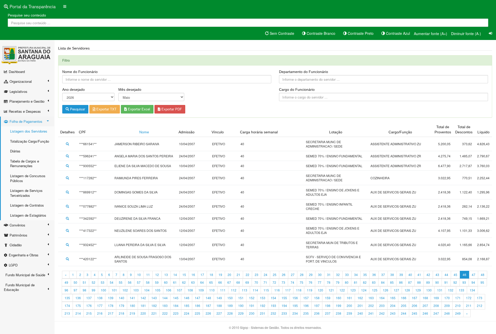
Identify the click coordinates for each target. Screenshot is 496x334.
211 (468, 305)
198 (327, 305)
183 (165, 305)
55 (120, 282)
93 (464, 282)
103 (136, 290)
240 (360, 313)
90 (437, 282)
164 (382, 298)
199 (338, 305)
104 (147, 290)
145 (176, 298)
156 (295, 298)
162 (360, 298)
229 (241, 313)
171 (458, 298)
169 (436, 298)
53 (102, 282)
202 (371, 305)
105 (157, 290)
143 (154, 298)
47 (473, 274)
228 (230, 313)
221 (154, 313)
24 (265, 274)
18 (211, 274)
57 (139, 282)
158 (317, 298)
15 (184, 274)
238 (338, 313)
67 (229, 282)
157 (306, 298)
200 (349, 305)
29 (311, 274)
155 (284, 298)
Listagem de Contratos (27, 205)
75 (301, 282)
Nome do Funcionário (80, 72)
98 (84, 290)
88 (419, 282)
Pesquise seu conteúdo (27, 15)
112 (233, 290)
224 (186, 313)
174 (67, 305)
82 (365, 282)
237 (327, 313)
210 (458, 305)
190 (241, 305)
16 (193, 274)
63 (193, 282)
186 (197, 305)
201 (360, 305)
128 (407, 290)
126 (385, 290)
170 (447, 298)
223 (176, 313)
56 (129, 282)
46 (464, 274)
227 (219, 313)
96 (66, 290)
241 (371, 313)
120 (320, 290)
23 (256, 274)
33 (347, 274)
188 (219, 305)
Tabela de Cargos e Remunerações (24, 163)
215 (89, 313)
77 (319, 282)
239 (349, 313)
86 (401, 282)
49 (66, 282)
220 (143, 313)
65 (211, 282)
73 (283, 282)
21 (238, 274)
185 (186, 305)
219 (132, 313)
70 (256, 282)
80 (346, 282)
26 (283, 274)
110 (212, 290)
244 (403, 313)
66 (220, 282)
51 (84, 282)
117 (288, 290)
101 (114, 290)
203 (382, 305)
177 (100, 305)
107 (179, 290)
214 (78, 313)
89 (428, 282)
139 (110, 298)
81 (356, 282)
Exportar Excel (138, 109)
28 (302, 274)
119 (309, 290)
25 (274, 274)
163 (371, 298)
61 (175, 282)
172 (468, 298)
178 (110, 305)
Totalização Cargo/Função (29, 141)
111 (223, 290)
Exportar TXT (106, 109)
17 (202, 274)
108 (190, 290)
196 (306, 305)
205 (403, 305)
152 (251, 298)
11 (148, 274)
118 (298, 290)
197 (317, 305)
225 (197, 313)
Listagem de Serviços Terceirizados (26, 193)
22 (247, 274)
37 (383, 274)
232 (273, 313)
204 (393, 305)
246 (425, 313)
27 (293, 274)
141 (132, 298)
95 (482, 282)
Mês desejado (129, 89)
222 (165, 313)
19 (220, 274)
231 (262, 313)
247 (436, 313)
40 (410, 274)
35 (365, 274)
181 (143, 305)
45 (455, 274)
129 (418, 290)
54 (111, 282)
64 (202, 282)
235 (306, 313)
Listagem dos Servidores (28, 131)
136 (78, 298)
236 (317, 313)
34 (356, 274)
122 (342, 290)
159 (327, 298)
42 (428, 274)
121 (331, 290)
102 (125, 290)
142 (143, 298)
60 (166, 282)
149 (219, 298)
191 (251, 305)
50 (75, 282)
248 (447, 313)
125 (374, 290)
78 (328, 282)
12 (157, 274)
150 (230, 298)
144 (165, 298)
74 (292, 282)
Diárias (15, 151)
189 (230, 305)
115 (266, 290)
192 (262, 305)
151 (241, 298)
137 (89, 298)
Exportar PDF (171, 109)
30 (320, 274)
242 (382, 313)
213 (67, 313)
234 (295, 313)
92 (455, 282)
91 (446, 282)
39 (401, 274)
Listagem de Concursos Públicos (27, 178)
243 (393, 313)
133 (461, 290)
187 (208, 305)
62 (184, 282)
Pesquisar (77, 109)
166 (403, 298)
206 (414, 305)
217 (110, 313)
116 (277, 290)
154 (273, 298)
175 (78, 305)
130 (429, 290)
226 (208, 313)
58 (148, 282)
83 (374, 282)
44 (446, 274)
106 (168, 290)
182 (154, 305)
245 (414, 313)
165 (393, 298)
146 (186, 298)
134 (472, 290)
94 (473, 282)
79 (337, 282)
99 (93, 290)
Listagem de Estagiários (28, 215)
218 (121, 313)
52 (93, 282)
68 (238, 282)
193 (273, 305)
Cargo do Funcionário (297, 89)
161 (349, 298)
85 (392, 282)
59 (157, 282)
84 (383, 282)
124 (364, 290)
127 (396, 290)
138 (100, 298)
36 (374, 274)
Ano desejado (73, 89)
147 (197, 298)
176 (89, 305)
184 (176, 305)
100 (103, 290)
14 (175, 274)
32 (338, 274)
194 (284, 305)
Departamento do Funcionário (303, 72)
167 (414, 298)
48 (482, 274)
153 (262, 298)
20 (229, 274)
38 (392, 274)
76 (310, 282)
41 (419, 274)
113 (244, 290)
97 (75, 290)
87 (410, 282)
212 (479, 305)
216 (100, 313)
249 (458, 313)
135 (67, 298)
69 (247, 282)
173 (479, 298)
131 (440, 290)
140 (121, 298)
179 (121, 305)
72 (274, 282)
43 (437, 274)
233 (284, 313)
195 (295, 305)
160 (338, 298)
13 (166, 274)
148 (208, 298)
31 (329, 274)
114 (255, 290)
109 (201, 290)
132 (450, 290)
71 (265, 282)
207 (425, 305)
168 (425, 298)
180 (132, 305)
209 (447, 305)
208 (436, 305)
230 (251, 313)
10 (139, 274)
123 (353, 290)
